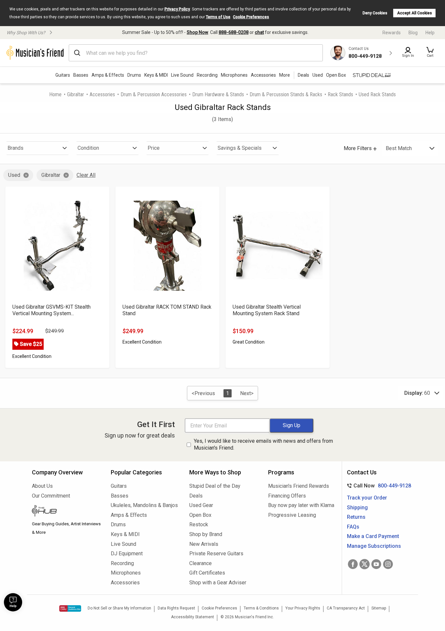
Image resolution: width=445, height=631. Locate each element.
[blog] (66, 511)
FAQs (353, 527)
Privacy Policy (177, 9)
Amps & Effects (108, 75)
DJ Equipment (127, 553)
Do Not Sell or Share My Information (119, 608)
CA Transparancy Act (346, 608)
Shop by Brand (205, 534)
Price (154, 148)
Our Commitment (51, 496)
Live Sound (182, 75)
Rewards (391, 32)
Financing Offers (287, 496)
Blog (413, 32)
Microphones (234, 75)
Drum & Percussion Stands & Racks (286, 94)
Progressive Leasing (292, 515)
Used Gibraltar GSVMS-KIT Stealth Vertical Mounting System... (51, 310)
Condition (88, 148)
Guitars (62, 75)
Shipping (357, 507)
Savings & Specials (240, 148)
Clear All (86, 175)
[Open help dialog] (13, 602)
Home (55, 94)
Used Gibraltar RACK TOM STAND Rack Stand (166, 310)
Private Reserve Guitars (216, 553)
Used (14, 175)
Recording (207, 75)
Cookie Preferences (251, 17)
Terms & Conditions (261, 608)
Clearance (200, 563)
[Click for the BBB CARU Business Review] (70, 608)
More (284, 75)
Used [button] (317, 75)
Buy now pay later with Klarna (301, 505)
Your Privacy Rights (302, 608)
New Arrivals (203, 544)
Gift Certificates (207, 573)
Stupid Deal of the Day (214, 486)
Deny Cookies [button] (375, 13)
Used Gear (201, 505)
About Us (42, 486)
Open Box (200, 515)
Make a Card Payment (373, 536)
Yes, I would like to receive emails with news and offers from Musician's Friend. (263, 444)
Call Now (377, 486)
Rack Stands (340, 94)
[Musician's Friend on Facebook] (353, 564)
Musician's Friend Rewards (298, 486)
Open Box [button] (336, 75)
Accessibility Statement (192, 617)
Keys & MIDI (156, 75)
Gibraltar (75, 94)
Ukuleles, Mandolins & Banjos (144, 505)
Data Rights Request (176, 608)
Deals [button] (303, 75)
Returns (356, 517)
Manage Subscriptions (374, 546)
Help (430, 32)
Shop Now (197, 32)
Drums (134, 75)
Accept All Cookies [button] (414, 13)
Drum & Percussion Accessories (154, 94)
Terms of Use (218, 17)
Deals (196, 496)
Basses (80, 75)
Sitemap (378, 608)
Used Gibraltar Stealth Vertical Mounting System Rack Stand (267, 310)
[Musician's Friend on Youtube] (376, 564)
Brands (15, 148)
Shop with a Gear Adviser (217, 582)
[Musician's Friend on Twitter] (364, 564)
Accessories (263, 75)
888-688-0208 (234, 32)
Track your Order (367, 498)
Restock (198, 524)
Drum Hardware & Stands (218, 94)
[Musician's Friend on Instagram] (388, 564)
